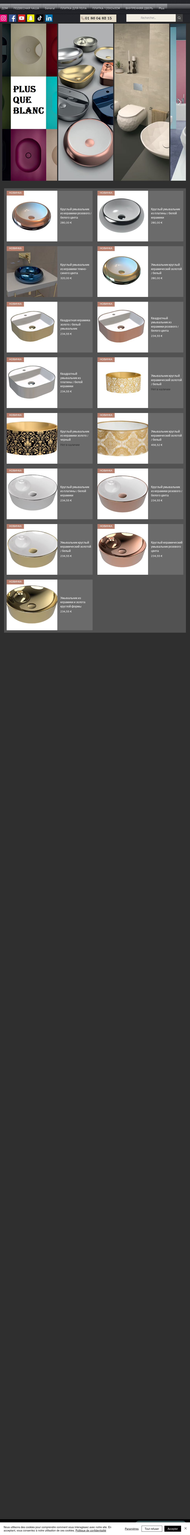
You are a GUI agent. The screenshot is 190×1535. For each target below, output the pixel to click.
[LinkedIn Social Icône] (49, 18)
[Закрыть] (185, 1528)
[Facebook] (12, 18)
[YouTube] (21, 18)
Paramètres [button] (132, 1529)
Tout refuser (152, 1529)
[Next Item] (179, 102)
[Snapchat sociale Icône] (30, 18)
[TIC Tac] (39, 18)
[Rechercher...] (179, 18)
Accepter (173, 1529)
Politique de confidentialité (91, 1530)
